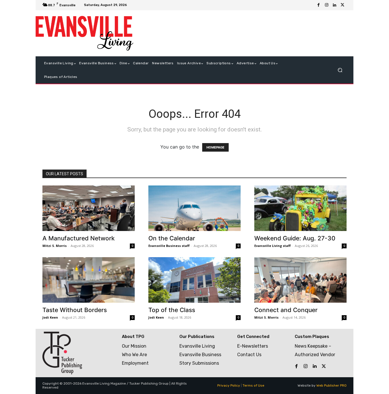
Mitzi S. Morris (54, 246)
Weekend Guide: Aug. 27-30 (294, 238)
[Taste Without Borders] (88, 280)
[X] (343, 5)
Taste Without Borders (74, 309)
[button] (340, 70)
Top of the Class (171, 309)
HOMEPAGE (215, 147)
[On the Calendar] (194, 208)
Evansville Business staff (169, 246)
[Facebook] (319, 5)
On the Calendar (171, 238)
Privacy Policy (228, 385)
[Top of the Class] (194, 280)
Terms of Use (253, 385)
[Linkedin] (335, 5)
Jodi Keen (50, 317)
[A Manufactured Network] (88, 208)
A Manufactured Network (78, 238)
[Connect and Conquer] (300, 280)
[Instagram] (327, 5)
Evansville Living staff (272, 246)
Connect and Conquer (286, 309)
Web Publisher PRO (331, 385)
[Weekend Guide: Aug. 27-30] (300, 208)
